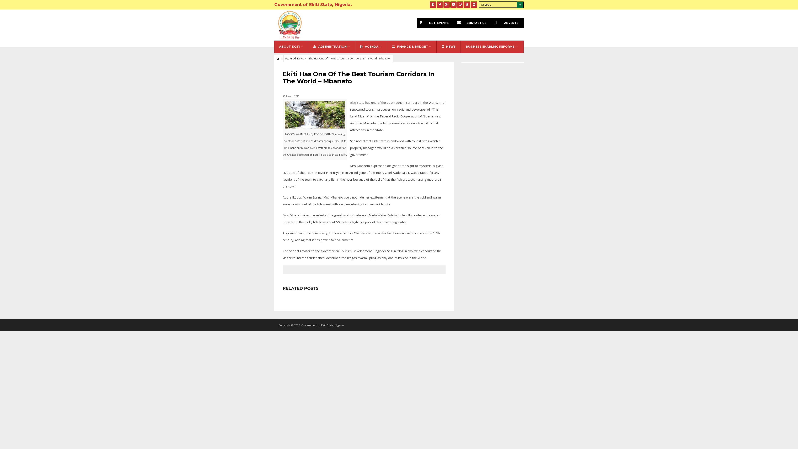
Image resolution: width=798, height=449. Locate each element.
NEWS (450, 46)
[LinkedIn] (474, 4)
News (300, 58)
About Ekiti (289, 46)
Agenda (371, 46)
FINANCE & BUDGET (412, 46)
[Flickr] (453, 4)
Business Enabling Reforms (490, 46)
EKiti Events (439, 23)
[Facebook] (433, 4)
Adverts (511, 23)
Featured (290, 58)
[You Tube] (467, 4)
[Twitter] (440, 4)
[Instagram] (460, 4)
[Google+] (446, 4)
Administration (332, 46)
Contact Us (476, 23)
